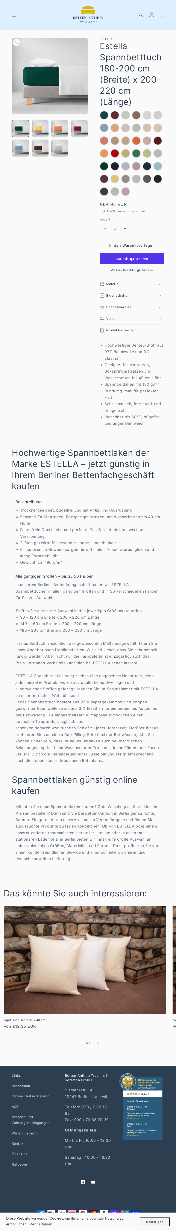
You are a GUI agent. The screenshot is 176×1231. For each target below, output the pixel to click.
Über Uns (19, 1154)
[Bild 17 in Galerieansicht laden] (79, 128)
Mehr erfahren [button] (41, 1224)
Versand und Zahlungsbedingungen (31, 1120)
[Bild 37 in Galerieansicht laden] (40, 148)
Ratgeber (19, 1164)
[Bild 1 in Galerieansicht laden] (20, 128)
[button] (14, 15)
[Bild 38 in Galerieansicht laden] (59, 148)
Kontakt (18, 1144)
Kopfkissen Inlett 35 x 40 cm (24, 1020)
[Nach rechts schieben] (98, 1042)
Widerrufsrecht (25, 1133)
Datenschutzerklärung (30, 1096)
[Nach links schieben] (78, 1042)
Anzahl (105, 219)
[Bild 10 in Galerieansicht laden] (40, 128)
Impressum (21, 1086)
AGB (15, 1107)
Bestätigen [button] (155, 1221)
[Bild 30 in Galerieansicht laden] (20, 148)
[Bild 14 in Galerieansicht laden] (59, 128)
